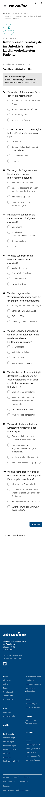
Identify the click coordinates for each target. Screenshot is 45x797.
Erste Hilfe (7, 712)
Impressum (24, 781)
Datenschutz (8, 781)
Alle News (7, 680)
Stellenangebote (32, 745)
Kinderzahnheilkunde (11, 761)
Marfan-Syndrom (19, 268)
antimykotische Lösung (22, 363)
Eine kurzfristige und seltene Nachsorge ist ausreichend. (24, 438)
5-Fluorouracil (18, 347)
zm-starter (30, 732)
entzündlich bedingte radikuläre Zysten (26, 102)
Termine (29, 716)
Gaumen (15, 161)
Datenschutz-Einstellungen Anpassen (17, 790)
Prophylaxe (30, 680)
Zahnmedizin (8, 696)
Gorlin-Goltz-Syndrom (21, 273)
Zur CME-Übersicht (16, 535)
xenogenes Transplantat (22, 409)
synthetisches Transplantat (23, 415)
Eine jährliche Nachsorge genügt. (27, 463)
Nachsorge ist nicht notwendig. (26, 457)
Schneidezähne (19, 241)
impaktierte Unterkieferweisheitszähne (23, 234)
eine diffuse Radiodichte (23, 183)
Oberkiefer (17, 142)
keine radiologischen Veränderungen (21, 204)
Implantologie (8, 742)
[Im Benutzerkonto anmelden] (35, 3)
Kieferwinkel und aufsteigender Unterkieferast (26, 148)
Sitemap (6, 786)
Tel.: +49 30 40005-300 (12, 655)
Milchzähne (17, 227)
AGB (15, 777)
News (5, 676)
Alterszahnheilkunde (33, 676)
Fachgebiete (8, 734)
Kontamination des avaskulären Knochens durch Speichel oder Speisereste (26, 493)
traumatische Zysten (21, 120)
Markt (28, 700)
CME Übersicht (9, 716)
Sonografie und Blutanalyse (24, 311)
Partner (6, 777)
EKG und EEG (18, 316)
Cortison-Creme (19, 358)
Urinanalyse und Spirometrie (24, 322)
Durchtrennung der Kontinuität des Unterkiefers (25, 508)
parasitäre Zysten (19, 115)
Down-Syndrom (19, 279)
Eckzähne (16, 247)
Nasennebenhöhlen (20, 156)
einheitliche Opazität (21, 197)
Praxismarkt (30, 752)
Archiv (6, 725)
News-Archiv (8, 700)
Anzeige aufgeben (33, 760)
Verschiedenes (31, 756)
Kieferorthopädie (9, 749)
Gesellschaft (8, 692)
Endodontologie (9, 745)
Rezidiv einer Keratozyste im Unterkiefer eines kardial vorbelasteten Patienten (21, 81)
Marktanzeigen (31, 703)
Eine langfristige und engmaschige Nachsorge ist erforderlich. (24, 448)
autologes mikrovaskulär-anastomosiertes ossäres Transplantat (23, 400)
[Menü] (5, 6)
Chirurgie (6, 757)
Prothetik (6, 753)
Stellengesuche (32, 748)
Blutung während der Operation (26, 502)
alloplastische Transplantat (23, 392)
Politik (5, 684)
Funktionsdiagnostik (33, 684)
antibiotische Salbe (20, 352)
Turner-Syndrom (19, 284)
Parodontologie (9, 738)
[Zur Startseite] (18, 6)
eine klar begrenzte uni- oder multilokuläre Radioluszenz (25, 189)
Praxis (5, 688)
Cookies (27, 777)
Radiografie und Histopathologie (26, 306)
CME (5, 708)
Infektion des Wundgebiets (24, 484)
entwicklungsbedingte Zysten (25, 109)
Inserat (29, 741)
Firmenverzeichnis (33, 707)
